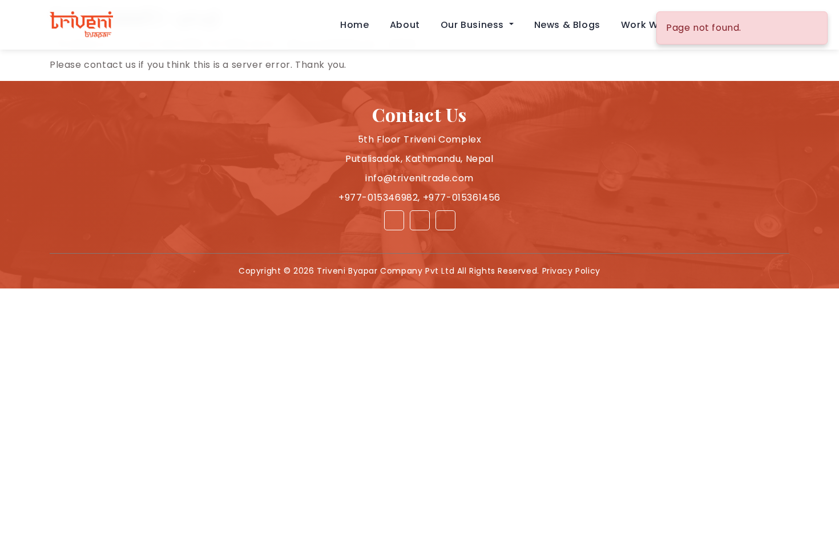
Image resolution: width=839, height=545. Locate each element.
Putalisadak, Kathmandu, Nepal (419, 158)
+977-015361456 (462, 197)
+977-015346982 (378, 197)
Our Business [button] (474, 24)
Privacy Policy (571, 270)
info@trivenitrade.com (419, 178)
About (405, 24)
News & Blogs (567, 24)
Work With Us (653, 24)
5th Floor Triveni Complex (420, 139)
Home (354, 24)
